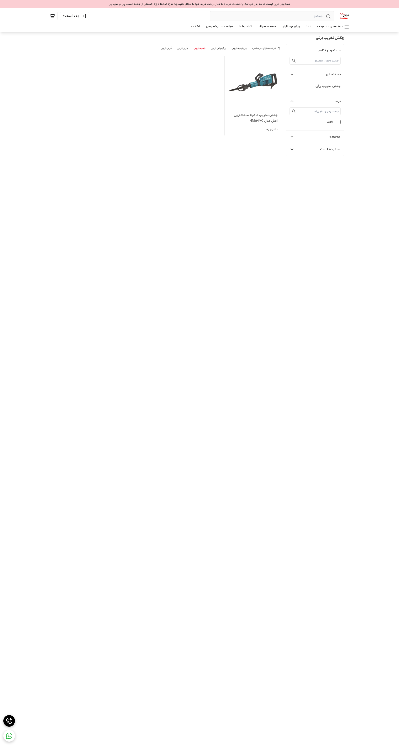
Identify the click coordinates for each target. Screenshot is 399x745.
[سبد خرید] (52, 16)
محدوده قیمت (330, 149)
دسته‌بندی (333, 74)
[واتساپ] (9, 736)
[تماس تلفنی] (9, 721)
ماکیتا (330, 122)
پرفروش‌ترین (219, 48)
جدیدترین (199, 48)
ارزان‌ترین (182, 48)
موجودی (335, 137)
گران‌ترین (166, 48)
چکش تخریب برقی (328, 86)
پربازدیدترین (239, 48)
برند (338, 101)
